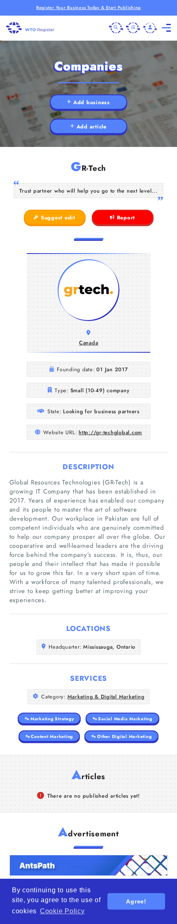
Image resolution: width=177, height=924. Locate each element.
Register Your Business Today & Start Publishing (88, 8)
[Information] (133, 28)
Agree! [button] (136, 901)
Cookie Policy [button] (62, 911)
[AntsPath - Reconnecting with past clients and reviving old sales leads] (89, 865)
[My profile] (150, 28)
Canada (88, 343)
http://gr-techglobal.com (110, 432)
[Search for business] (116, 28)
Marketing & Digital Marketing (106, 697)
